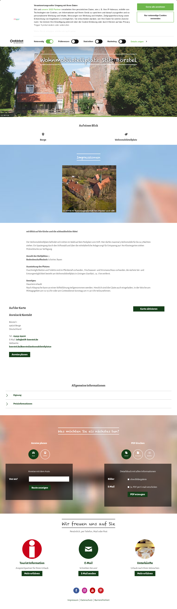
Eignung (17, 395)
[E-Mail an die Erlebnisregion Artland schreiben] (88, 549)
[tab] (33, 454)
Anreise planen (20, 354)
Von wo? (13, 479)
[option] (88, 190)
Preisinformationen (22, 404)
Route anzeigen (39, 487)
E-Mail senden (88, 573)
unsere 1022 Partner (51, 9)
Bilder (111, 479)
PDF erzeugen (137, 494)
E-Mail (111, 486)
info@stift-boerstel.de (27, 339)
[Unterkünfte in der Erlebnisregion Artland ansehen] (145, 549)
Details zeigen (137, 41)
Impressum (73, 600)
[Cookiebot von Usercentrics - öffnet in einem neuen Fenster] (16, 42)
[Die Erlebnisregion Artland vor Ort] (32, 549)
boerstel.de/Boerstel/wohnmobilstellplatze (30, 346)
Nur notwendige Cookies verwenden (155, 17)
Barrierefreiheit (101, 600)
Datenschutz (86, 600)
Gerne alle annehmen (155, 7)
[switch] (75, 41)
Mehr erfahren (32, 573)
